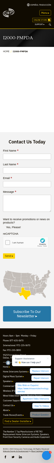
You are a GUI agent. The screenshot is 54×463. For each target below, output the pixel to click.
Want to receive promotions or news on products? (26, 221)
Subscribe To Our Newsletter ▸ (27, 313)
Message (9, 191)
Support (40, 24)
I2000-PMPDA (20, 51)
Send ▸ (9, 255)
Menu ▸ (45, 12)
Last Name (10, 164)
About (6, 410)
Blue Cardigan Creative (40, 451)
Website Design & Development (15, 451)
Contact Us (9, 405)
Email (7, 178)
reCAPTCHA (10, 233)
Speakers (8, 381)
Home (6, 51)
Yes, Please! (13, 227)
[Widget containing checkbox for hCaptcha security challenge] (25, 242)
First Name (11, 150)
